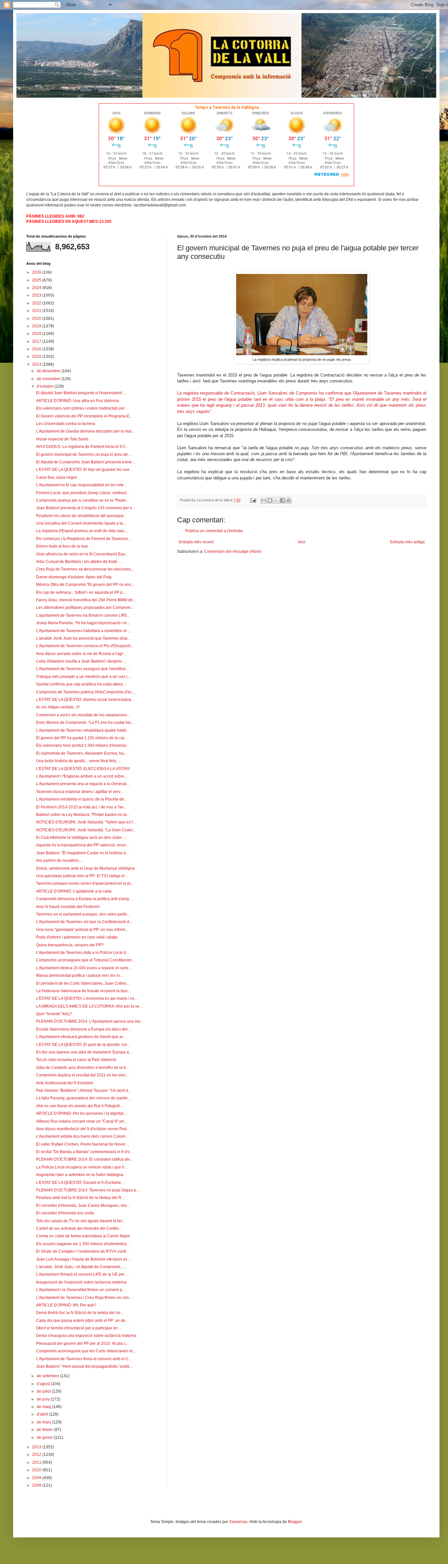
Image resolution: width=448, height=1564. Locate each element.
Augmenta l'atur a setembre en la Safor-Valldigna (79, 1174)
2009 (37, 1478)
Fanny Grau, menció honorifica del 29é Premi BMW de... (86, 600)
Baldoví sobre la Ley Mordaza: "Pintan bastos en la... (83, 814)
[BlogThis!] (270, 500)
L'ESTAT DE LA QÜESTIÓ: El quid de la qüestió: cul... (83, 1044)
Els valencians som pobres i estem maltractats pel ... (82, 408)
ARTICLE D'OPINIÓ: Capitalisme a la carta (74, 891)
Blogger (295, 1521)
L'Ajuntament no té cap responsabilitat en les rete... (81, 485)
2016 (37, 349)
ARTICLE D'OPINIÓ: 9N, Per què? (66, 1305)
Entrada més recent (196, 542)
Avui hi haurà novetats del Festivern (68, 906)
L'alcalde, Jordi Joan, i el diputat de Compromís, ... (80, 1267)
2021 (37, 310)
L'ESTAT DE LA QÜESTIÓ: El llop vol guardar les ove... (84, 469)
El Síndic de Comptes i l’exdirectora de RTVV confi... (82, 1251)
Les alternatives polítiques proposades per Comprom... (84, 607)
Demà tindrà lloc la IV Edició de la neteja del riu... (79, 1312)
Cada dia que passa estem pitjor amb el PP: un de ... (82, 1320)
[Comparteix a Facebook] (282, 500)
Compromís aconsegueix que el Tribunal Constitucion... (85, 960)
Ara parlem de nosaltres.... (59, 860)
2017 (37, 341)
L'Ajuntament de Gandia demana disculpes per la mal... (85, 431)
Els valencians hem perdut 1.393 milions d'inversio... (82, 745)
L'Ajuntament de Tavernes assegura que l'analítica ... (83, 668)
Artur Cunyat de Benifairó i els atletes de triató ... (78, 561)
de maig (44, 1406)
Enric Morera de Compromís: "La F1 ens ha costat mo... (85, 722)
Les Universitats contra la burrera (65, 423)
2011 (37, 1462)
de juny (44, 1399)
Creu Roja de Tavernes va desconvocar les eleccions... (85, 569)
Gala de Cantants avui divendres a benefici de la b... (82, 1067)
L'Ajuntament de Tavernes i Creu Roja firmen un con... (84, 1297)
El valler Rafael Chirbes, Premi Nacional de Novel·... (82, 1144)
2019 (37, 326)
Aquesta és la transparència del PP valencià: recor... (82, 845)
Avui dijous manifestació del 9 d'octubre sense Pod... (83, 1129)
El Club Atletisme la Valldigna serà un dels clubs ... (81, 837)
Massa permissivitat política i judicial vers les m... (79, 975)
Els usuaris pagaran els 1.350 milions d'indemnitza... (83, 1244)
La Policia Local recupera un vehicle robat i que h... (81, 1167)
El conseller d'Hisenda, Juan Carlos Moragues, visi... (83, 1205)
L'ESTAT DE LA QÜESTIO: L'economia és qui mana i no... (86, 998)
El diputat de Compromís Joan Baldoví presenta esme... (85, 462)
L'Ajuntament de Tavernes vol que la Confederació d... (84, 921)
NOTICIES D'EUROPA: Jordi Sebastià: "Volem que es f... (85, 822)
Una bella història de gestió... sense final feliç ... (78, 761)
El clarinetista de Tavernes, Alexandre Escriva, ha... (81, 753)
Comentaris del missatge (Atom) (232, 551)
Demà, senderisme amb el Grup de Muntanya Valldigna (85, 868)
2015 (37, 356)
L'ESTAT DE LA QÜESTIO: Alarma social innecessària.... (85, 699)
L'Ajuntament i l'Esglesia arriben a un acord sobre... (81, 776)
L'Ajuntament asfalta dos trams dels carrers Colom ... (82, 1136)
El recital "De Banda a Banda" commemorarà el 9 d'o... (84, 1151)
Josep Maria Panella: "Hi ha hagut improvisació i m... (83, 623)
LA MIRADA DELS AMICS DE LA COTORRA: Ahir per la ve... (89, 1006)
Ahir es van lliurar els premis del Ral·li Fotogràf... (79, 1106)
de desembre (49, 371)
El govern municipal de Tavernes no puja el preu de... (83, 454)
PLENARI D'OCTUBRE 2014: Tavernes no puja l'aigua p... (87, 1190)
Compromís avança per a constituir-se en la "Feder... (82, 500)
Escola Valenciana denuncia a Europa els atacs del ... (84, 1029)
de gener (45, 1437)
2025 (37, 280)
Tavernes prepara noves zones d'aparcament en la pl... (84, 883)
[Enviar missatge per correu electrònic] (253, 500)
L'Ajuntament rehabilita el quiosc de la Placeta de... (81, 799)
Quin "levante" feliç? (54, 1014)
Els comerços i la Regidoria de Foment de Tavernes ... (84, 538)
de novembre (49, 379)
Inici (301, 542)
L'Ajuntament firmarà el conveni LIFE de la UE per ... (82, 1274)
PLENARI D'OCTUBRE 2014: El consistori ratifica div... (84, 1159)
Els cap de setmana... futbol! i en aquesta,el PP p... (81, 592)
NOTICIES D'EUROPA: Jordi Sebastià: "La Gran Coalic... (86, 830)
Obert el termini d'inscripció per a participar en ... (79, 1328)
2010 (37, 1470)
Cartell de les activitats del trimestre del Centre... (79, 1228)
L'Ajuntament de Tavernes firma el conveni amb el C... (84, 1359)
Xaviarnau (238, 1521)
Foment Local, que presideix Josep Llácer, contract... (82, 493)
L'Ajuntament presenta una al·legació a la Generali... (83, 784)
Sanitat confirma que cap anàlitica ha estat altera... (81, 684)
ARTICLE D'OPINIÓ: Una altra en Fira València (77, 400)
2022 (37, 303)
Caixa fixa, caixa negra (56, 477)
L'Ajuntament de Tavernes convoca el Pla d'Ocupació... (84, 646)
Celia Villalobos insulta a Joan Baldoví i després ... (81, 661)
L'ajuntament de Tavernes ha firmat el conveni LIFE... (83, 615)
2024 (37, 287)
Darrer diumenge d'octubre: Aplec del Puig (74, 577)
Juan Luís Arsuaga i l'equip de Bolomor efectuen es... (83, 1259)
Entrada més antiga (407, 542)
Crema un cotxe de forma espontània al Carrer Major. (83, 1236)
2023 (37, 295)
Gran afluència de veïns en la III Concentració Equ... (82, 554)
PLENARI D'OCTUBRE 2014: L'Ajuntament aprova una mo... (89, 1021)
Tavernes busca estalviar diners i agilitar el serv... (79, 791)
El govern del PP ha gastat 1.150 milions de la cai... (81, 738)
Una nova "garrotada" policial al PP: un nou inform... (82, 929)
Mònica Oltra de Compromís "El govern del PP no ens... (85, 584)
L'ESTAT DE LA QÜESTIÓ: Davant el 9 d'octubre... (80, 1182)
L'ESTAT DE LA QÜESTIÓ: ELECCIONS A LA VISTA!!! (83, 768)
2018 (37, 333)
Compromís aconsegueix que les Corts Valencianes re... (86, 1351)
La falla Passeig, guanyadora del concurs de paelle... (83, 1098)
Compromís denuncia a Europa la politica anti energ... (84, 899)
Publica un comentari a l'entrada (214, 531)
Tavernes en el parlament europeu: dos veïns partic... (83, 914)
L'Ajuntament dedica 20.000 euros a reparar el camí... (83, 968)
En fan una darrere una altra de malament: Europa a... (84, 1052)
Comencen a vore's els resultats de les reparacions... (83, 715)
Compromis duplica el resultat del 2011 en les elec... (82, 1075)
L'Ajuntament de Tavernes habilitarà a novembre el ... (83, 630)
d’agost (44, 1383)
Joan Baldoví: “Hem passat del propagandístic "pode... (84, 1366)
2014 (37, 364)
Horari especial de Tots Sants (62, 439)
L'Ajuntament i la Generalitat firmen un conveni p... (80, 1289)
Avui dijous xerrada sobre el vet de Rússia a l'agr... (81, 653)
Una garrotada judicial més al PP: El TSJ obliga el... (82, 876)
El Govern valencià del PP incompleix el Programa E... (84, 416)
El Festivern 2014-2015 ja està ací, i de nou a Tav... (81, 807)
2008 (37, 1485)
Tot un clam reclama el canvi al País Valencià (76, 1059)
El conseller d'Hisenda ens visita (65, 1213)
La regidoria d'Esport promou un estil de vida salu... (81, 531)
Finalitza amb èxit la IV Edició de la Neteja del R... (80, 1197)
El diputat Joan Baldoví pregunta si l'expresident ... (81, 393)
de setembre (48, 1376)
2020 (37, 318)
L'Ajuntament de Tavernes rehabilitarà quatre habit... (82, 730)
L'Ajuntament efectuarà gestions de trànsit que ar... (81, 1036)
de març (44, 1422)
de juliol (44, 1391)
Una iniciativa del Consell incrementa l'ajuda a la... (81, 523)
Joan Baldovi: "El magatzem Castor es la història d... (82, 853)
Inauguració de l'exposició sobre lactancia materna (81, 1282)
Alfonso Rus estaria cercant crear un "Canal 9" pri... (81, 1121)
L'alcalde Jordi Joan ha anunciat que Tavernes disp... (83, 638)
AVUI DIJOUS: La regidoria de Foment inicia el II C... (82, 446)
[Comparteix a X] (276, 500)
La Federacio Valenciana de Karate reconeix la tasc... (83, 991)
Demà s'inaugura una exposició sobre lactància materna (86, 1335)
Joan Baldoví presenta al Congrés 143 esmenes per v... (85, 508)
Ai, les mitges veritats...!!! (57, 707)
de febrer (45, 1429)
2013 (37, 1447)
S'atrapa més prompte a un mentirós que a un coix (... (83, 676)
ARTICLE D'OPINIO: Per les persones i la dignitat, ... (82, 1113)
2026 (37, 272)
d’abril (43, 1414)
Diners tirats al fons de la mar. (62, 546)
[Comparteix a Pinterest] (288, 500)
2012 (37, 1454)
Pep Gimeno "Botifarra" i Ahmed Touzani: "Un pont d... (83, 1090)
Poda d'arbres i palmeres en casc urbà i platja (76, 937)
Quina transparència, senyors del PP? (70, 945)
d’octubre (45, 386)
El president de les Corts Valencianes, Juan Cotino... (82, 983)
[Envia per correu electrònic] (263, 500)
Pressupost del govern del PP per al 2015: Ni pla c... (82, 1343)
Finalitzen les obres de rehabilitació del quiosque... (81, 515)
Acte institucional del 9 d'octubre (64, 1083)
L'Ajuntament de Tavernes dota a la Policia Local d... (82, 952)
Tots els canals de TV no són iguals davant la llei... (80, 1221)
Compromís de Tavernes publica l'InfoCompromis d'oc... (85, 692)
